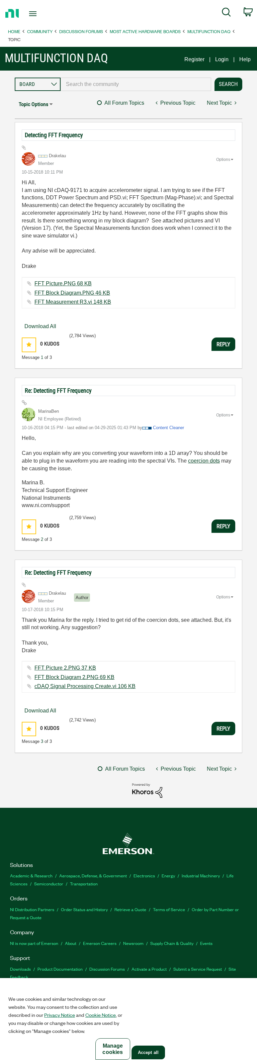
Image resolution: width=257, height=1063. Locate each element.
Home (14, 31)
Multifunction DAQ (209, 31)
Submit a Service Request (197, 969)
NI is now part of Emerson (34, 943)
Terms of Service (169, 909)
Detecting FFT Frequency (54, 134)
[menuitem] (226, 13)
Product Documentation (60, 969)
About (70, 943)
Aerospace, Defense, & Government (93, 875)
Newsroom (133, 943)
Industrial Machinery (201, 875)
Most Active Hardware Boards (145, 31)
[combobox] (136, 84)
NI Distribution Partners (32, 909)
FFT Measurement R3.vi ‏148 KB (72, 302)
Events (206, 943)
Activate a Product (149, 969)
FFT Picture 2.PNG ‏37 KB (65, 668)
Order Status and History (84, 909)
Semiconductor (48, 883)
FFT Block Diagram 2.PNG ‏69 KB (74, 677)
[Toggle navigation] (40, 14)
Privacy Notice (59, 1014)
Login (222, 59)
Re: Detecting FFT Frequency (58, 390)
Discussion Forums (81, 31)
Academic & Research (31, 875)
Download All (40, 326)
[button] (29, 345)
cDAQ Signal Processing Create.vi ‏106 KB (85, 686)
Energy (168, 875)
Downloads (20, 969)
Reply (223, 344)
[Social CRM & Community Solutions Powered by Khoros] (147, 790)
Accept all (148, 1052)
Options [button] (223, 159)
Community (40, 31)
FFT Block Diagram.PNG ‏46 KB (72, 293)
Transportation (84, 883)
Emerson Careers (99, 943)
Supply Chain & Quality (171, 943)
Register (194, 59)
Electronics (144, 875)
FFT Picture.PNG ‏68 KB (63, 283)
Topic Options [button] (33, 104)
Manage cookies (112, 1049)
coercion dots (204, 461)
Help (245, 59)
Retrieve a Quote (130, 909)
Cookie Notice (100, 1014)
